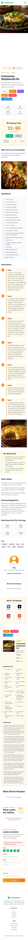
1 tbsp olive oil (9, 240)
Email (20, 91)
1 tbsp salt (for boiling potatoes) (14, 237)
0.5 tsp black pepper (11, 207)
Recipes (14, 912)
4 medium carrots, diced (11, 212)
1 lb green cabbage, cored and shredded (13, 243)
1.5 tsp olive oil (9, 199)
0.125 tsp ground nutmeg (12, 255)
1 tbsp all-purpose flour (11, 217)
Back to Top (8, 635)
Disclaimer (14, 927)
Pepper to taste (9, 257)
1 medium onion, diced (11, 209)
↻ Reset (18, 136)
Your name (5, 873)
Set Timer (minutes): (6, 141)
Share (13, 91)
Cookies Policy (14, 929)
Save (5, 91)
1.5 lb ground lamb (10, 202)
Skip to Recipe (7, 99)
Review (4, 860)
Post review (14, 880)
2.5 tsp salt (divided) (11, 204)
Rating (5, 848)
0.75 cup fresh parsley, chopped (14, 228)
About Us (14, 914)
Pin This (12, 95)
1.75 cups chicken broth (11, 222)
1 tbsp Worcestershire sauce (12, 220)
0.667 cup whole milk (11, 249)
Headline (5, 854)
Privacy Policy (14, 923)
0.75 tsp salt (8, 247)
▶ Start (9, 136)
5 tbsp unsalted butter (11, 252)
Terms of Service (14, 925)
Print (4, 95)
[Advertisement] (14, 48)
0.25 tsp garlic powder (11, 230)
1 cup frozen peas (10, 225)
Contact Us (14, 917)
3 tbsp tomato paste (10, 215)
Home (14, 910)
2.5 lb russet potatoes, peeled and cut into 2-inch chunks (14, 234)
